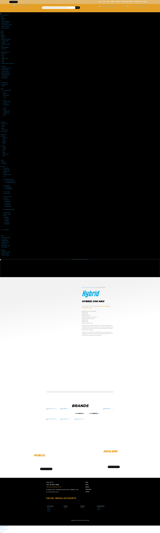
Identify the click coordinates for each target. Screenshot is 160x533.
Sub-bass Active (7, 212)
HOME (86, 482)
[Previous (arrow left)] (0, 532)
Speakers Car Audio (6, 251)
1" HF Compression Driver (9, 180)
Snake (3, 61)
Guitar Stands (5, 239)
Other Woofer (7, 223)
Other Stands (4, 247)
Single (4, 155)
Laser (5, 100)
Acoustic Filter (5, 123)
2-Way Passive (6, 169)
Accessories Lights (7, 90)
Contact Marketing (113, 466)
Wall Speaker (4, 77)
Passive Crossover (7, 214)
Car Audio (3, 250)
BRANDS (87, 487)
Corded (3, 136)
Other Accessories (5, 28)
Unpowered (4, 163)
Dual (4, 150)
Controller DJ (4, 82)
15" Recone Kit (7, 203)
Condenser (5, 138)
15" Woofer (6, 220)
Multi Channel (6, 154)
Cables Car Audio (5, 253)
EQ (2, 45)
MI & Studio (3, 122)
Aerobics (4, 147)
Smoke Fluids (6, 112)
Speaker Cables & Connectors (8, 63)
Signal (3, 60)
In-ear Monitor (5, 130)
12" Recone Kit (7, 201)
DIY (4, 176)
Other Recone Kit (8, 206)
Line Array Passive (7, 196)
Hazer (5, 96)
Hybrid (90, 307)
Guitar (3, 128)
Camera (4, 149)
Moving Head (6, 104)
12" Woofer (6, 219)
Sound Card (4, 131)
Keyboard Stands (5, 242)
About (104, 1)
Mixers (2, 160)
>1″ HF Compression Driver (10, 182)
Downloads (118, 1)
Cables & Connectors (5, 52)
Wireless (3, 146)
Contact (145, 1)
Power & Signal (5, 58)
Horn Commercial (5, 71)
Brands (108, 1)
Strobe (5, 114)
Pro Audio (3, 166)
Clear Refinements (4, 526)
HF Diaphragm (7, 185)
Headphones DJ (5, 84)
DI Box (3, 125)
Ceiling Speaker (5, 69)
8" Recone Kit (7, 199)
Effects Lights (6, 95)
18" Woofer (6, 222)
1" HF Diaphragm (8, 187)
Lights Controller (7, 101)
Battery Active (6, 171)
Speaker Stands (5, 240)
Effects (4, 152)
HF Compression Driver (8, 179)
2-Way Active (6, 168)
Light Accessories (5, 23)
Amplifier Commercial (6, 68)
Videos (112, 1)
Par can (5, 107)
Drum (4, 139)
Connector (4, 53)
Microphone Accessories (7, 24)
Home (100, 1)
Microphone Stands (6, 245)
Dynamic (4, 141)
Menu (1, 527)
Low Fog (5, 103)
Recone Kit (6, 198)
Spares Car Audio (5, 255)
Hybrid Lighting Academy (127, 1)
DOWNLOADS (88, 489)
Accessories (3, 18)
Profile (5, 109)
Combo (5, 173)
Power (3, 56)
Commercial (3, 66)
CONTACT (87, 491)
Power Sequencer (5, 47)
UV (4, 116)
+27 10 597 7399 (52, 485)
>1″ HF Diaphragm (8, 188)
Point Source (6, 229)
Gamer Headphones (6, 21)
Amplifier (4, 42)
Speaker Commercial (6, 74)
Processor (4, 49)
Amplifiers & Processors (6, 39)
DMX (3, 55)
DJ (1, 80)
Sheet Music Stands (6, 237)
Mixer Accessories (5, 26)
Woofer (5, 215)
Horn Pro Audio (7, 191)
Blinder (5, 93)
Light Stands (4, 243)
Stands (2, 235)
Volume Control (5, 76)
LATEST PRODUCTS (5, 15)
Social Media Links (138, 1)
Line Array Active (7, 193)
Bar (4, 92)
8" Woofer (6, 217)
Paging (4, 142)
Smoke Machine (7, 111)
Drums (3, 126)
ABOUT (86, 484)
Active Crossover (5, 40)
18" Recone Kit (7, 204)
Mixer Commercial (5, 73)
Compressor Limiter (6, 44)
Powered (3, 161)
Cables (3, 19)
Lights (2, 88)
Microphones (3, 134)
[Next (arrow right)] (1, 532)
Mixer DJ (3, 85)
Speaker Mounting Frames (9, 209)
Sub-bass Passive (7, 174)
